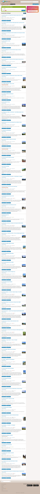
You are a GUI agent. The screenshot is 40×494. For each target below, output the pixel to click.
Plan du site (2, 485)
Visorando (2, 5)
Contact (2, 489)
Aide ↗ (9, 4)
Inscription (34, 4)
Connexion (37, 4)
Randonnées (5, 4)
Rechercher (23, 10)
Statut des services (18, 492)
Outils (2, 4)
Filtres (4, 10)
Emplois (2, 486)
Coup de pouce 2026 (3, 488)
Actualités (2, 487)
